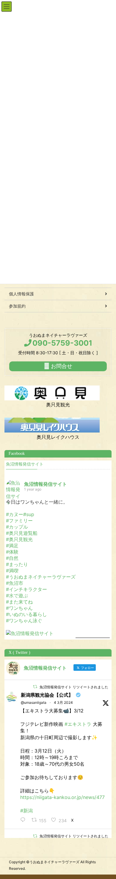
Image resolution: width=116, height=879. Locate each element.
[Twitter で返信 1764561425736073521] (24, 820)
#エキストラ (78, 724)
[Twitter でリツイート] (35, 686)
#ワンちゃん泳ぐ (24, 620)
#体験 (12, 552)
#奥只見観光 (19, 539)
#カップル (17, 527)
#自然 (12, 558)
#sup (28, 514)
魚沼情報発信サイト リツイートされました (74, 687)
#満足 (12, 546)
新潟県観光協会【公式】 (47, 695)
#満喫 (12, 571)
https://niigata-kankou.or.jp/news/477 (62, 797)
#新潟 (26, 811)
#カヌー (14, 514)
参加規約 (17, 305)
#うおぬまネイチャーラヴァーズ (41, 577)
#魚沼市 (14, 583)
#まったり (17, 564)
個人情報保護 (21, 293)
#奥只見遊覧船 (21, 533)
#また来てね (19, 602)
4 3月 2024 (63, 702)
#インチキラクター (26, 589)
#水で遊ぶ (17, 595)
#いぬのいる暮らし (26, 614)
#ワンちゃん (19, 608)
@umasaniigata (33, 702)
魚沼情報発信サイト (24, 464)
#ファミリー (19, 521)
